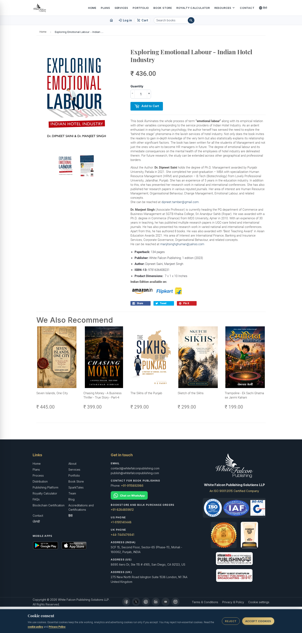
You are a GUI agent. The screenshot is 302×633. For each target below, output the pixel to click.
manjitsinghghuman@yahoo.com (182, 244)
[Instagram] (146, 602)
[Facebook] (126, 602)
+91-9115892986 (132, 485)
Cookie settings (258, 602)
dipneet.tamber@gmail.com (180, 202)
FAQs (36, 499)
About (72, 463)
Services (121, 7)
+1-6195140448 (121, 522)
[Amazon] (175, 602)
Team (72, 493)
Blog (71, 499)
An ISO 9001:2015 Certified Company (234, 491)
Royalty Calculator (193, 7)
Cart (142, 20)
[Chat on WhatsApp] (151, 495)
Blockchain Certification (49, 505)
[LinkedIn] (156, 602)
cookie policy (35, 626)
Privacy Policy (57, 626)
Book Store (162, 7)
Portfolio (141, 7)
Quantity (136, 86)
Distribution (40, 481)
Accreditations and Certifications (81, 507)
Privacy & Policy (233, 602)
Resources (224, 8)
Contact (247, 7)
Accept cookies (258, 621)
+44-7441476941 (122, 534)
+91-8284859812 (122, 509)
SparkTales (76, 487)
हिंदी (263, 8)
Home (92, 7)
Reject (230, 621)
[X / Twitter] (136, 602)
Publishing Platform (45, 487)
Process (38, 475)
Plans (105, 7)
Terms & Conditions (205, 602)
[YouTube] (165, 602)
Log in (125, 20)
